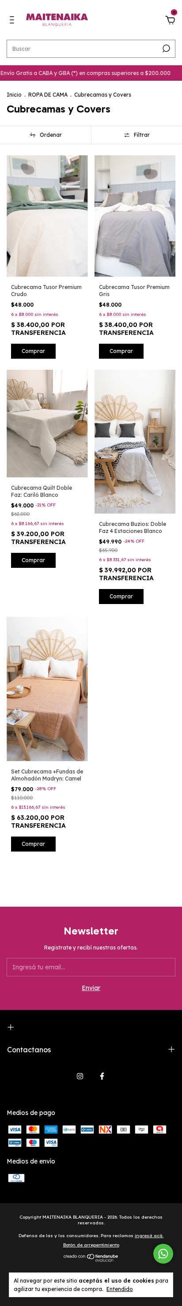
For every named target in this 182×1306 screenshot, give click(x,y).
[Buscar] (165, 48)
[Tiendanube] (91, 1260)
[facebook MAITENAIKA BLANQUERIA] (102, 1076)
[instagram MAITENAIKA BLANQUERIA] (79, 1076)
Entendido (119, 1289)
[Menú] (13, 21)
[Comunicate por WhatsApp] (163, 1254)
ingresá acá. (149, 1235)
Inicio (14, 94)
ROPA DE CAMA (48, 94)
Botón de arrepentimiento (91, 1245)
